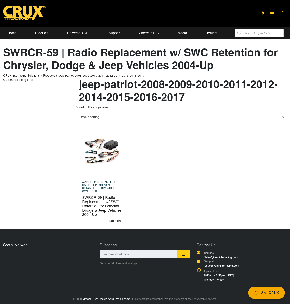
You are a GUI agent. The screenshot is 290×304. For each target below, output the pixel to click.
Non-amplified (107, 182)
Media (182, 32)
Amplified (89, 182)
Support (115, 32)
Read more (114, 220)
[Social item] (262, 13)
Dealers (211, 32)
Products (41, 32)
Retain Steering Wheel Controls (99, 189)
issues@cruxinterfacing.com (221, 265)
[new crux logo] (24, 12)
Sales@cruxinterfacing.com (221, 257)
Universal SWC (78, 32)
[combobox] (181, 116)
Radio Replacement (97, 185)
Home (12, 32)
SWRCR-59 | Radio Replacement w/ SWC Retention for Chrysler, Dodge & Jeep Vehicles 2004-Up (102, 205)
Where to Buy (149, 32)
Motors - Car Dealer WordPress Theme (106, 299)
